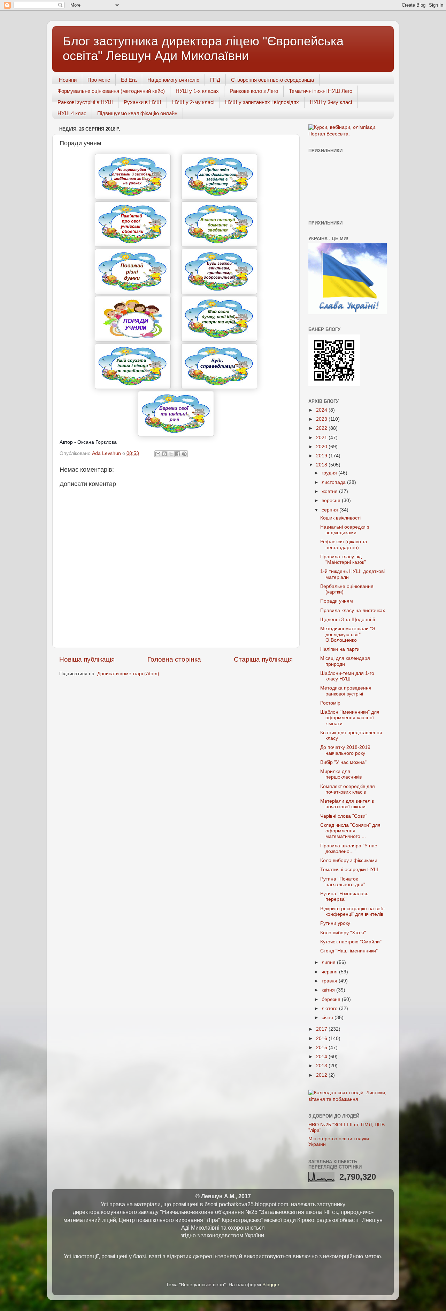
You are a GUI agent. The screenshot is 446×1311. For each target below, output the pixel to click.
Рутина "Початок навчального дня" (342, 881)
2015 (322, 1047)
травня (330, 981)
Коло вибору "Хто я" (343, 932)
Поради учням (336, 601)
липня (329, 962)
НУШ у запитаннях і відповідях (262, 102)
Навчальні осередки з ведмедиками (344, 529)
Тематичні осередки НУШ (349, 869)
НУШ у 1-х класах (197, 91)
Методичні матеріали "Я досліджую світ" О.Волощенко (347, 634)
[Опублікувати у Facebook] (177, 453)
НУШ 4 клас (71, 113)
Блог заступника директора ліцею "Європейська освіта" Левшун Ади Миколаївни (203, 48)
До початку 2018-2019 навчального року (345, 750)
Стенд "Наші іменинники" (349, 950)
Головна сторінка (174, 659)
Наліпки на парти (340, 649)
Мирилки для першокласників (341, 774)
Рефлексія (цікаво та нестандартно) (343, 544)
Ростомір (330, 703)
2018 (322, 464)
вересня (332, 500)
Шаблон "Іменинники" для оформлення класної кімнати (349, 717)
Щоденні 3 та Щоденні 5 (347, 619)
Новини (68, 80)
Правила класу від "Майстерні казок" (343, 559)
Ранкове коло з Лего (254, 91)
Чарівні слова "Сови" (343, 816)
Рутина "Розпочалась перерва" (344, 896)
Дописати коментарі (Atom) (128, 673)
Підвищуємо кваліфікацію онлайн (137, 113)
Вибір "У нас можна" (343, 762)
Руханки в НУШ (142, 102)
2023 (322, 419)
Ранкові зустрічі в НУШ (85, 102)
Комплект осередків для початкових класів (347, 789)
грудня (330, 473)
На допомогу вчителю (173, 80)
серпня (330, 510)
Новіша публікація (87, 659)
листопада (334, 482)
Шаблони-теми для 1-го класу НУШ (347, 676)
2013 (322, 1065)
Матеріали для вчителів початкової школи (347, 803)
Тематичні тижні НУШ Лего (320, 91)
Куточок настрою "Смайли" (351, 941)
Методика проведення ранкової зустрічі (345, 690)
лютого (330, 1008)
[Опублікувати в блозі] (164, 453)
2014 (322, 1056)
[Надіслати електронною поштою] (157, 453)
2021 (322, 437)
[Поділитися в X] (171, 453)
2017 (322, 1029)
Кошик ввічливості (340, 518)
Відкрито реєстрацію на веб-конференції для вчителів (352, 911)
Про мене (98, 80)
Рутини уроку (335, 923)
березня (332, 999)
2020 (322, 446)
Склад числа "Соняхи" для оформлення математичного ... (350, 831)
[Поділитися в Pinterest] (184, 453)
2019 (322, 455)
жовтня (330, 491)
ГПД (215, 80)
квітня (329, 990)
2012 (322, 1075)
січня (328, 1017)
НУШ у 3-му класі (331, 102)
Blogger (270, 1284)
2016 (322, 1038)
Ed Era (129, 80)
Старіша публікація (263, 659)
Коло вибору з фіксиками (348, 860)
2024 (322, 410)
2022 (322, 428)
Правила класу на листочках (352, 610)
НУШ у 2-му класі (193, 102)
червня (330, 971)
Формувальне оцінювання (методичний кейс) (111, 91)
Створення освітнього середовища (272, 80)
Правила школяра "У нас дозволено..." (348, 848)
